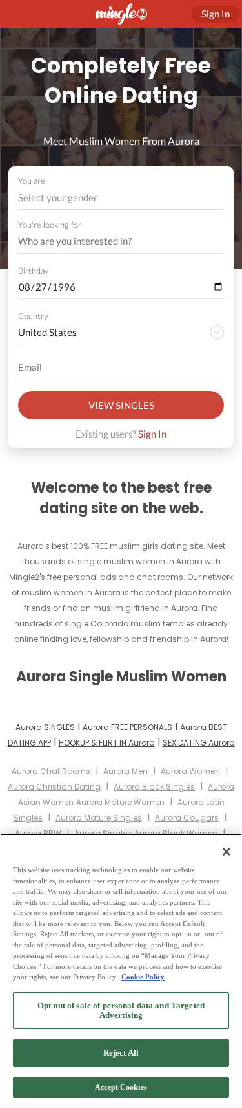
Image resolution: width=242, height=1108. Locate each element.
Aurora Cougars (187, 817)
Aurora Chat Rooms (51, 771)
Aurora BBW (38, 833)
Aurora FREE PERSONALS (127, 727)
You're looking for (49, 225)
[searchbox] (112, 241)
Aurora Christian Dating (54, 786)
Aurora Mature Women (120, 802)
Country (33, 316)
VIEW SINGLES (121, 405)
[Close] (226, 851)
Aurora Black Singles (154, 786)
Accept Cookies (121, 1087)
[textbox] (120, 197)
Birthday (33, 270)
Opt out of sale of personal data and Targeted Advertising (121, 1011)
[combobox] (121, 198)
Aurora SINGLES (45, 727)
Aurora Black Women (175, 833)
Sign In (152, 433)
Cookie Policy (143, 977)
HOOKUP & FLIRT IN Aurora (107, 742)
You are (31, 180)
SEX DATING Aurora (199, 742)
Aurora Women (190, 771)
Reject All (121, 1053)
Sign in (215, 13)
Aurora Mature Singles (98, 817)
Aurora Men (125, 771)
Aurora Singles (103, 833)
